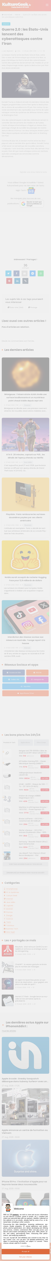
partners (16, 1215)
